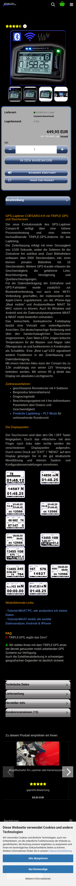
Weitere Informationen (38, 878)
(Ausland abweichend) (44, 116)
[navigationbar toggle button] (71, 4)
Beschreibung (15, 200)
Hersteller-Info (15, 703)
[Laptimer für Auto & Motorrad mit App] (38, 57)
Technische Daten (17, 684)
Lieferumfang (15, 693)
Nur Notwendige (38, 869)
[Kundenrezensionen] (14, 28)
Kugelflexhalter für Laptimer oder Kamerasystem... (38, 770)
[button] (9, 149)
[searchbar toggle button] (53, 4)
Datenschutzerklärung (60, 850)
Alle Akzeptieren (38, 858)
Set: (6, 142)
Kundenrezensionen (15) (22, 712)
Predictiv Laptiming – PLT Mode (35, 413)
